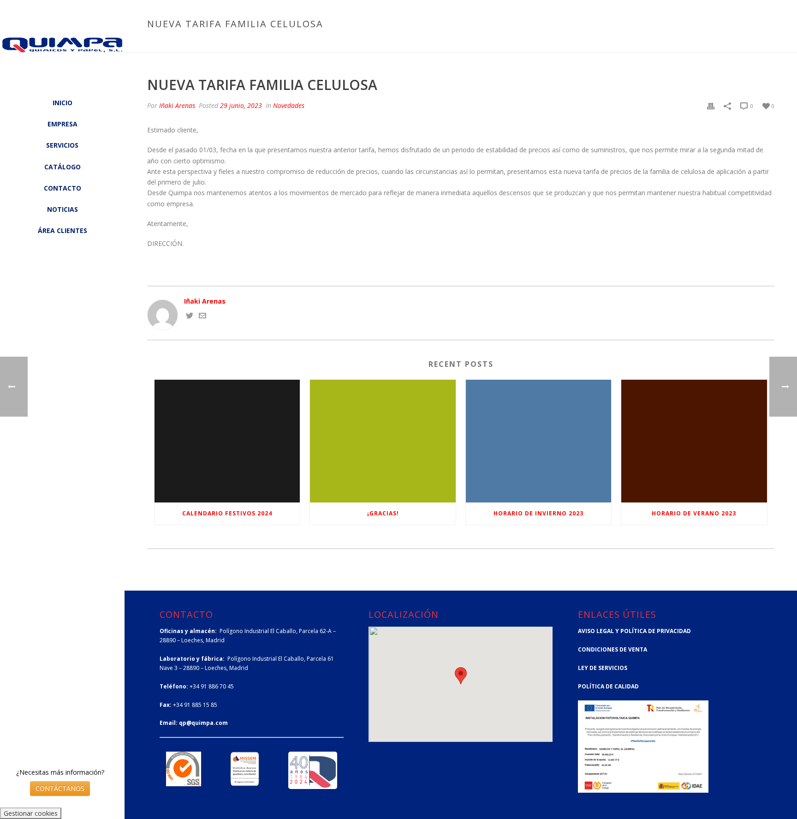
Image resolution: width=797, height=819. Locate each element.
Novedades (650, 43)
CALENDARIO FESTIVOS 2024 (227, 513)
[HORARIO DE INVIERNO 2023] (538, 441)
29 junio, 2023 (241, 105)
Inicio (618, 43)
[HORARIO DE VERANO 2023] (694, 441)
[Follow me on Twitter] (189, 316)
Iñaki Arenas (177, 105)
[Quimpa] (62, 53)
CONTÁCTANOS (60, 788)
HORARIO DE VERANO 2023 (694, 513)
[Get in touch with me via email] (202, 316)
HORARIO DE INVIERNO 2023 (538, 513)
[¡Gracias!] (382, 441)
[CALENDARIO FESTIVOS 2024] (227, 441)
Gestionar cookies (31, 813)
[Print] (710, 105)
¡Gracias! (383, 513)
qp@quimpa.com (203, 723)
